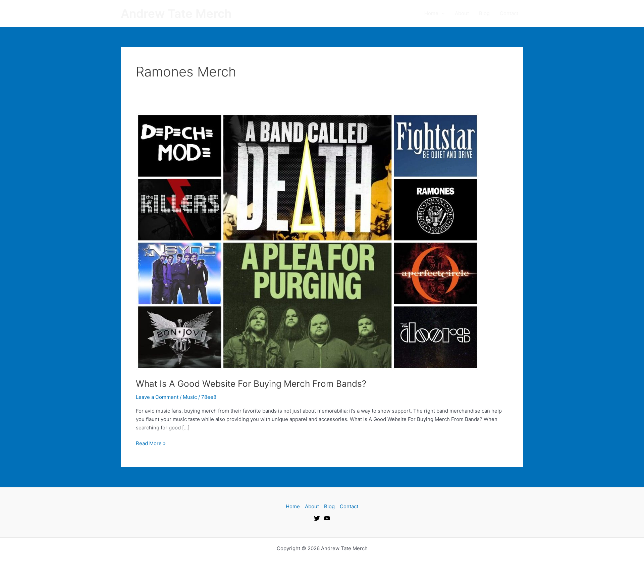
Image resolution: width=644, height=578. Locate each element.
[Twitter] (317, 518)
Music (190, 397)
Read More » (151, 442)
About (462, 13)
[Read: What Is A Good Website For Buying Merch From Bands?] (307, 241)
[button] (441, 13)
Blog (484, 13)
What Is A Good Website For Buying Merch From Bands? (251, 383)
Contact (509, 13)
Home (431, 13)
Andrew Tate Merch (176, 13)
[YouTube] (327, 518)
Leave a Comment (157, 397)
